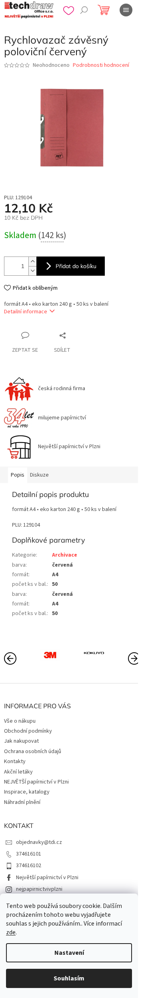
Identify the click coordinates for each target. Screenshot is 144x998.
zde (11, 932)
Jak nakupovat (21, 741)
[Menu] (126, 10)
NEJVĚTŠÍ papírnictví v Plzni (36, 782)
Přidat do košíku (76, 266)
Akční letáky (18, 772)
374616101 (28, 854)
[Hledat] (84, 10)
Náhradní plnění (22, 802)
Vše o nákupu (20, 721)
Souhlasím (69, 978)
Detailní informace (25, 312)
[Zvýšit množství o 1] (32, 261)
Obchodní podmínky (28, 731)
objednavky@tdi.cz (39, 842)
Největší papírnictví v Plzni (47, 878)
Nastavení (69, 952)
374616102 (28, 866)
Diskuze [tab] (39, 475)
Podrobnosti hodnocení (101, 65)
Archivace (64, 555)
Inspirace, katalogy (27, 792)
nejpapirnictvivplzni (39, 889)
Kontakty (15, 762)
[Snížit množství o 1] (32, 270)
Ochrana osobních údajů (32, 751)
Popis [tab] (17, 475)
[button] (134, 658)
